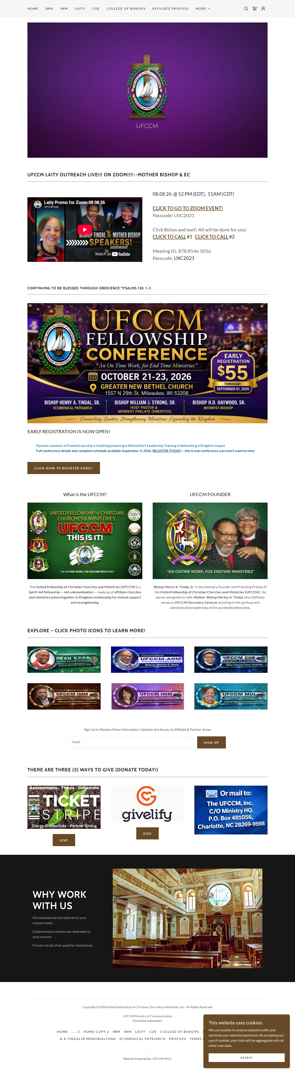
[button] (203, 8)
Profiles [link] (177, 1039)
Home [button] (62, 1031)
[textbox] (130, 742)
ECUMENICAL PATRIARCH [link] (142, 1039)
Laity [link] (80, 8)
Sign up (211, 742)
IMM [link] (64, 8)
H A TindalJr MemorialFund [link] (88, 1039)
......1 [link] (75, 1031)
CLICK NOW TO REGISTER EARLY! (63, 468)
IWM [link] (49, 8)
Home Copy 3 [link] (96, 1031)
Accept (246, 1057)
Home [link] (32, 8)
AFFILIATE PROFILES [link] (170, 8)
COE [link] (96, 8)
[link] (254, 8)
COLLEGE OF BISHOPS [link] (126, 8)
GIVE (64, 840)
